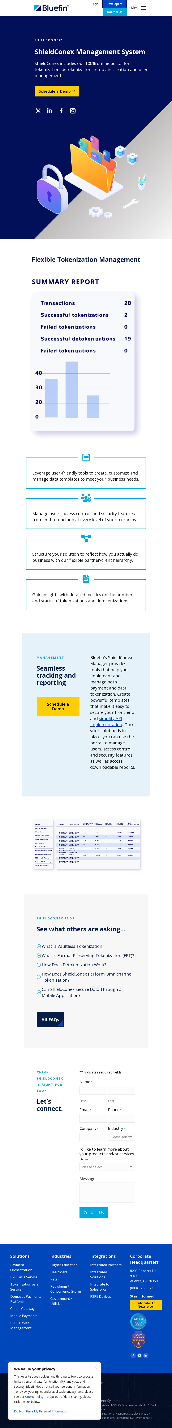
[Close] (95, 1368)
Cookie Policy (34, 1397)
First (82, 1101)
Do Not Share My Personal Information (41, 1411)
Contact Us (94, 1212)
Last (111, 1101)
